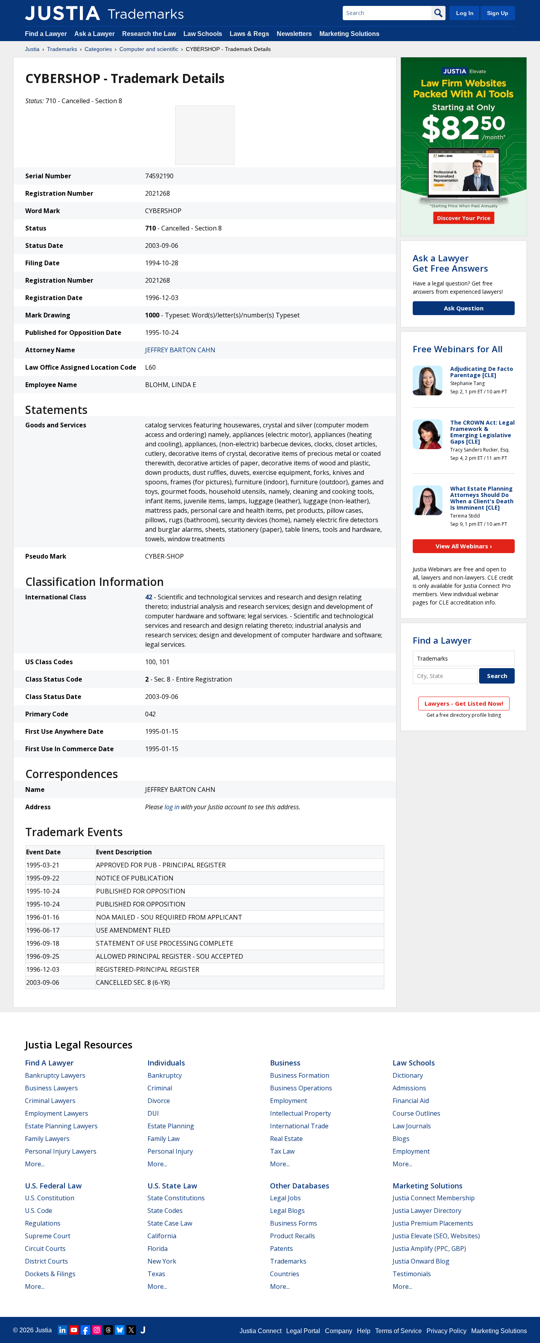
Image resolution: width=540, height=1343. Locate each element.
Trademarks (62, 49)
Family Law (163, 1138)
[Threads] (108, 1330)
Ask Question (463, 308)
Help (363, 1331)
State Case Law (169, 1223)
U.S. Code (38, 1210)
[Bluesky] (120, 1330)
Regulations (42, 1223)
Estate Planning (170, 1126)
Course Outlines (416, 1113)
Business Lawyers (51, 1088)
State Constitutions (176, 1198)
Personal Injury (170, 1151)
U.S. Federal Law (53, 1185)
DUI (153, 1113)
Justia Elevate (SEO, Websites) (436, 1236)
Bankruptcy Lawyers (55, 1075)
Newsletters (294, 33)
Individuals (166, 1062)
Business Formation (299, 1075)
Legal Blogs (287, 1210)
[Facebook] (85, 1330)
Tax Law (282, 1151)
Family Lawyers (47, 1138)
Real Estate (286, 1138)
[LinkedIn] (62, 1330)
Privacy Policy (446, 1331)
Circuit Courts (45, 1248)
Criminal (159, 1088)
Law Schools (202, 33)
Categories (98, 49)
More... (35, 1164)
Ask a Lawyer (94, 33)
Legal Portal (303, 1331)
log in (171, 807)
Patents (281, 1248)
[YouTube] (74, 1330)
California (161, 1236)
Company (338, 1331)
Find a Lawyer (46, 33)
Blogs (401, 1138)
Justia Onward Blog (421, 1261)
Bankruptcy (164, 1075)
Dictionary (408, 1075)
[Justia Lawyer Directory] (142, 1330)
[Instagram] (97, 1330)
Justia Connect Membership (434, 1198)
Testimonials (412, 1273)
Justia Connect (260, 1331)
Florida (157, 1248)
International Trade (299, 1126)
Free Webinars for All (457, 349)
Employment (288, 1100)
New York (161, 1261)
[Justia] (62, 13)
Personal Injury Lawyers (60, 1151)
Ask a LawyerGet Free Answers (450, 263)
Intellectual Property (300, 1113)
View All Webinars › (464, 546)
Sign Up (497, 13)
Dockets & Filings (50, 1273)
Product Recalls (292, 1236)
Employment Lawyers (56, 1113)
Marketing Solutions (349, 33)
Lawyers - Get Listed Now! (464, 703)
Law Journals (412, 1126)
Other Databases (299, 1185)
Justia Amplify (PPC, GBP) (429, 1248)
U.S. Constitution (49, 1198)
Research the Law (149, 33)
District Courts (46, 1261)
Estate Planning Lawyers (61, 1126)
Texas (156, 1273)
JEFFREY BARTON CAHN (180, 350)
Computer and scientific (148, 49)
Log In (465, 13)
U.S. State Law (172, 1185)
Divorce (158, 1100)
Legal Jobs (285, 1198)
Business (285, 1062)
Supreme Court (47, 1236)
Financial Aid (411, 1100)
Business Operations (301, 1088)
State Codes (165, 1210)
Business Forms (293, 1223)
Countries (284, 1273)
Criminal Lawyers (50, 1100)
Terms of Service (398, 1331)
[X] (131, 1330)
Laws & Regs (249, 33)
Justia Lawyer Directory (427, 1210)
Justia (32, 49)
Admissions (409, 1088)
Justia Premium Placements (433, 1223)
